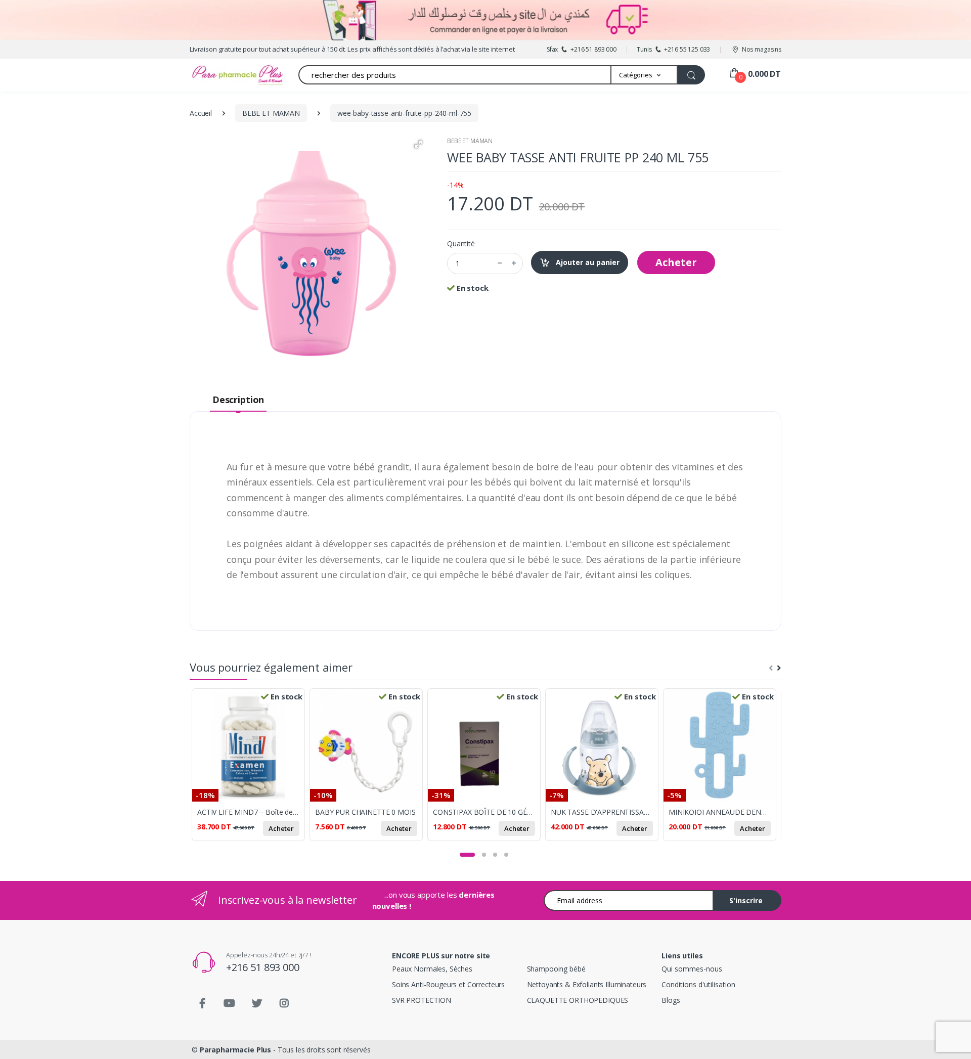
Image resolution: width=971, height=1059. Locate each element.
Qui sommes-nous (691, 969)
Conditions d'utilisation (698, 984)
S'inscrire (746, 900)
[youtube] (229, 1003)
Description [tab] (238, 399)
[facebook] (202, 1003)
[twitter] (257, 1003)
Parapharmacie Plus (235, 1049)
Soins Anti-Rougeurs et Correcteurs (448, 984)
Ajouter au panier (587, 262)
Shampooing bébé (556, 969)
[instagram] (284, 1003)
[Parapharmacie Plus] (220, 75)
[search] (691, 74)
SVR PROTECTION (421, 1000)
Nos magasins (761, 49)
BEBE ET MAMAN (470, 141)
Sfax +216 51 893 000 (581, 49)
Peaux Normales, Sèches (432, 969)
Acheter (676, 262)
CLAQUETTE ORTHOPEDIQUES (578, 1000)
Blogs (670, 1000)
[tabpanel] (251, 770)
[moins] (500, 263)
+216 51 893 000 (262, 967)
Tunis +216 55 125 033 (673, 49)
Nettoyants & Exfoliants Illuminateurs (587, 984)
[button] (644, 74)
